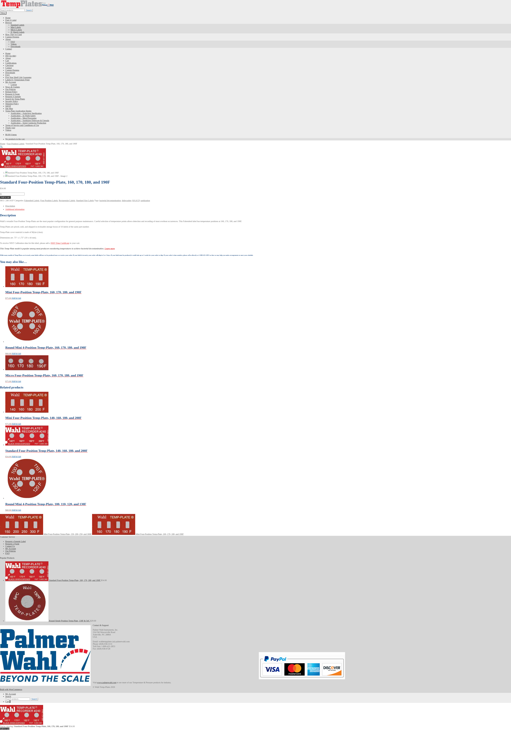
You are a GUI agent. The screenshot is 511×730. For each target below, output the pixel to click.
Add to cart (5, 197)
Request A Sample (13, 96)
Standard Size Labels (85, 200)
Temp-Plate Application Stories (18, 111)
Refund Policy (11, 92)
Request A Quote (12, 94)
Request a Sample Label (15, 541)
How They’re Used (13, 34)
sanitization (145, 200)
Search (29, 10)
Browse (8, 22)
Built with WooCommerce (11, 689)
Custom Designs (12, 37)
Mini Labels (16, 27)
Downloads (15, 46)
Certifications (11, 63)
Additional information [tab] (14, 209)
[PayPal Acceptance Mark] (302, 677)
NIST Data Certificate (60, 243)
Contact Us (10, 546)
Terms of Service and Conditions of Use (22, 125)
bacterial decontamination (110, 200)
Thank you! (10, 128)
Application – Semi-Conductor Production (28, 123)
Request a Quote (12, 544)
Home (8, 18)
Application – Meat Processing (23, 118)
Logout (14, 84)
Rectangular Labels (67, 200)
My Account (10, 82)
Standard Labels (17, 25)
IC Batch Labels (17, 32)
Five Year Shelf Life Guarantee (18, 77)
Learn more (110, 248)
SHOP (8, 106)
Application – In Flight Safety (23, 116)
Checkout (9, 65)
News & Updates (12, 87)
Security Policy (11, 101)
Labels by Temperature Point (17, 80)
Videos (14, 44)
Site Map (9, 108)
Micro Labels (16, 30)
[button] (1, 146)
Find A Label (10, 20)
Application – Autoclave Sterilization (26, 113)
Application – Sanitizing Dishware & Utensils (30, 120)
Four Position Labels (15, 144)
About (8, 39)
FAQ (13, 42)
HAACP (135, 200)
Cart (7, 61)
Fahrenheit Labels (31, 200)
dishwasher (126, 200)
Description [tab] (10, 206)
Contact (8, 49)
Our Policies (10, 89)
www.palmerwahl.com (106, 682)
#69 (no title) (10, 56)
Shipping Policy (12, 104)
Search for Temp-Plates (15, 99)
